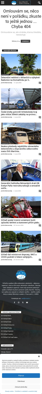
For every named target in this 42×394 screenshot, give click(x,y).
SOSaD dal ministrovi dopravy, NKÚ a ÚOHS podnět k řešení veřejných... (18, 255)
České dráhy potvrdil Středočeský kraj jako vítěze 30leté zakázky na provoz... (19, 113)
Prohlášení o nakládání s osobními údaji (26, 391)
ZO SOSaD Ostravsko (7, 325)
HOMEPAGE (25, 41)
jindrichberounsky (6, 82)
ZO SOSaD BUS (6, 315)
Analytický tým (5, 74)
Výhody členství (6, 352)
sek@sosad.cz (26, 298)
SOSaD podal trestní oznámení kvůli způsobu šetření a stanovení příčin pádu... (20, 221)
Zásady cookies (9, 391)
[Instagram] (19, 302)
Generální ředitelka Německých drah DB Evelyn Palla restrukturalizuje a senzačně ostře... (20, 186)
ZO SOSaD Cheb (6, 322)
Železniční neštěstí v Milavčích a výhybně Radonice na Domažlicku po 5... (20, 78)
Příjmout (21, 375)
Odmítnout (21, 381)
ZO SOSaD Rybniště (7, 331)
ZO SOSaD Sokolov (7, 334)
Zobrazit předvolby (21, 387)
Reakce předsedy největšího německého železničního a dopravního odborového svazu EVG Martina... (20, 149)
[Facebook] (15, 302)
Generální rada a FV (7, 349)
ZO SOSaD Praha (6, 328)
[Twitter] (23, 302)
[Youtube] (27, 302)
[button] (39, 356)
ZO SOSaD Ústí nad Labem (9, 337)
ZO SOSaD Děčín (6, 318)
